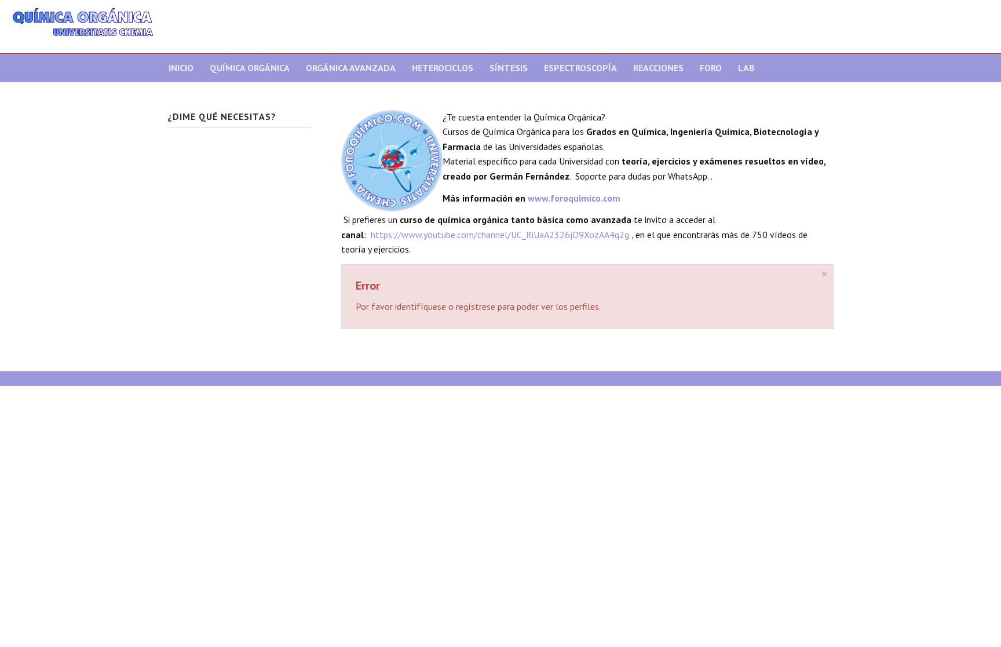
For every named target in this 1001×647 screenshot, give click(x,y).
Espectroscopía (580, 68)
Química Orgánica (250, 68)
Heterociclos (442, 68)
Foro (711, 68)
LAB (746, 68)
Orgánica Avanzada (351, 68)
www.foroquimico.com (574, 198)
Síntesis (508, 68)
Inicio (181, 68)
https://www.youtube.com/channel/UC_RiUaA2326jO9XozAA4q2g (500, 234)
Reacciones (658, 68)
